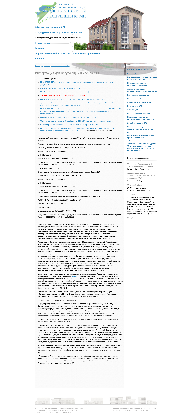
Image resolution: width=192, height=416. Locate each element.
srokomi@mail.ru (134, 221)
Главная (37, 66)
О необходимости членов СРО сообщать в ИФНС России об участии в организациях (76, 121)
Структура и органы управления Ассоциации (59, 32)
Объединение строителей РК (50, 27)
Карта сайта (132, 73)
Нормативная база (135, 99)
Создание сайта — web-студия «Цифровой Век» (53, 412)
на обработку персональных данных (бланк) (64, 92)
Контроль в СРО (134, 106)
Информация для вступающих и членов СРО (56, 66)
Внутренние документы (138, 95)
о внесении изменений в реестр (60, 88)
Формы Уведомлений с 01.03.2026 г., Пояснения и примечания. (67, 53)
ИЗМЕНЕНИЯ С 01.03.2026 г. (139, 70)
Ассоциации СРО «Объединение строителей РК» (69, 124)
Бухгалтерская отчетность (139, 113)
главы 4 (75, 276)
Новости (39, 59)
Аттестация (132, 110)
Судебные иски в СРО (137, 123)
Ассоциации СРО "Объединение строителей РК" (68, 117)
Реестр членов (42, 43)
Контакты (40, 48)
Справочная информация (139, 102)
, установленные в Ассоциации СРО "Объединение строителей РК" (73, 99)
